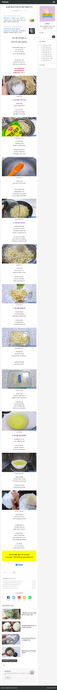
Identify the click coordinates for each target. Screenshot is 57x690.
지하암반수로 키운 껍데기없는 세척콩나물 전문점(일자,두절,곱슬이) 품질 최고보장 (14, 31)
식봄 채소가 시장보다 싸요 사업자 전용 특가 (14, 18)
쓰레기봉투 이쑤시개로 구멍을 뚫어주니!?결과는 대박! (12, 581)
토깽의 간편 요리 (47, 56)
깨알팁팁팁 (5, 2)
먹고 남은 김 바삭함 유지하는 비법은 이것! (10, 588)
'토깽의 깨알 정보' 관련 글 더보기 (9, 660)
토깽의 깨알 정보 (16, 10)
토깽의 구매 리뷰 (47, 49)
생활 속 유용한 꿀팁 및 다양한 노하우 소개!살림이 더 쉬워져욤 (17, 674)
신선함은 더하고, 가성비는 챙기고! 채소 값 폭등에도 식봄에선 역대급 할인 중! (14, 21)
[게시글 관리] (9, 572)
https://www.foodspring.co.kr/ (10, 16)
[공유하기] (7, 572)
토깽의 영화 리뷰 (46, 51)
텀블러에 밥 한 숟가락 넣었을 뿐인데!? (9, 586)
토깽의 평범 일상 (46, 47)
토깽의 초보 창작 (46, 60)
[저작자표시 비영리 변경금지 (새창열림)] (19, 572)
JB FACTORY (54, 687)
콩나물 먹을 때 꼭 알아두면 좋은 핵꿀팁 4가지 (19, 7)
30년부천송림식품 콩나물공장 (11, 29)
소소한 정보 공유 (46, 45)
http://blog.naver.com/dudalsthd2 (11, 26)
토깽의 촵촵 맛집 (47, 55)
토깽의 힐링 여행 (46, 53)
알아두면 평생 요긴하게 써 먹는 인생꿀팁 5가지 (11, 584)
